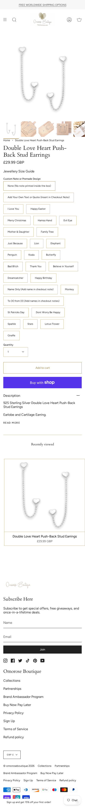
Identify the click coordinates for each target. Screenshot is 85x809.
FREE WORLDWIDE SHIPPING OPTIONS (42, 4)
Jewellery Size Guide (18, 171)
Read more (11, 423)
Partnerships (12, 689)
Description (11, 396)
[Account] (69, 19)
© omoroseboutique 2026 (18, 765)
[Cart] (79, 19)
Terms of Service (15, 729)
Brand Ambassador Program (23, 697)
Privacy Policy (13, 713)
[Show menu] (6, 19)
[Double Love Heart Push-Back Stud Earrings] (11, 129)
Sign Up (9, 721)
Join (42, 649)
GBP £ (10, 754)
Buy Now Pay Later (17, 705)
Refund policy (13, 737)
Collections (11, 681)
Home (6, 140)
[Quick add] (9, 527)
